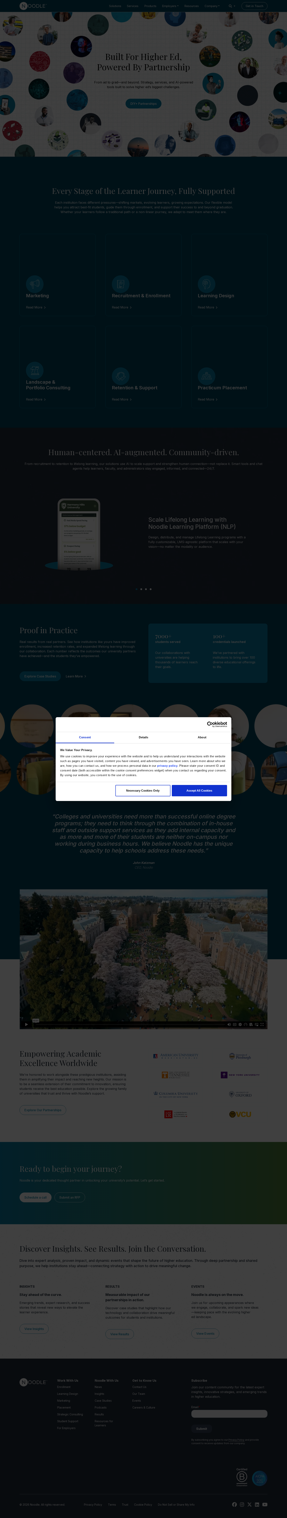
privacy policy (167, 765)
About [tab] (202, 737)
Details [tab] (143, 737)
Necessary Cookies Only (143, 790)
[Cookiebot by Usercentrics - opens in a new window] (210, 724)
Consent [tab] (85, 737)
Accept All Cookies (199, 790)
